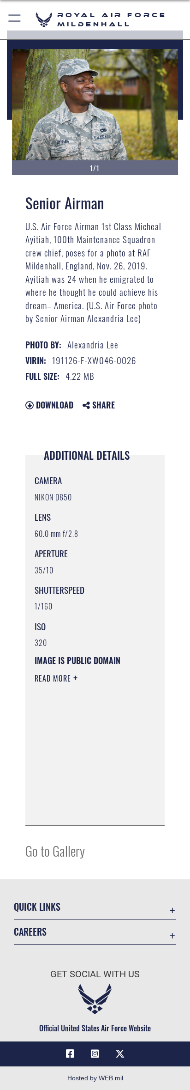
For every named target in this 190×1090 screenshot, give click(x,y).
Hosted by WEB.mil (95, 1078)
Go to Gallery (55, 850)
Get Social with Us (95, 974)
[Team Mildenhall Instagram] (95, 1054)
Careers (30, 931)
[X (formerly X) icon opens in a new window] (120, 1054)
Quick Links (37, 906)
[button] (15, 19)
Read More (54, 678)
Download (53, 405)
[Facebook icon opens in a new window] (70, 1054)
